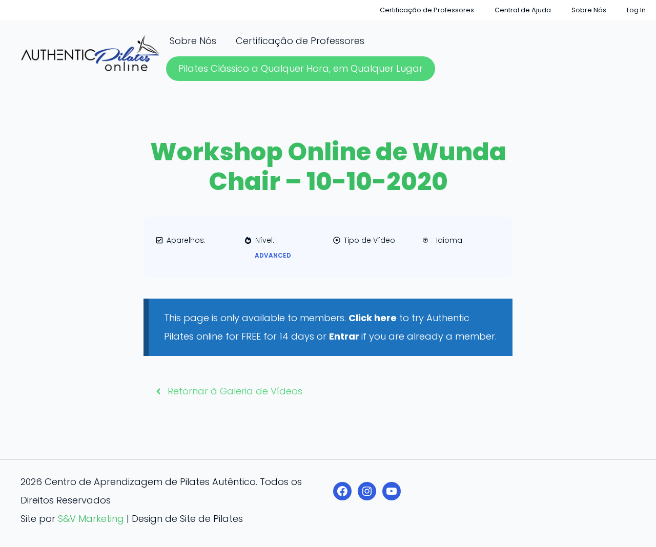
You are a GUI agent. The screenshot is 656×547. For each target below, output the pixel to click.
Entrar (345, 336)
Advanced (273, 255)
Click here (372, 317)
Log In (636, 10)
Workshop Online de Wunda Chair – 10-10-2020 (328, 167)
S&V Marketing (91, 518)
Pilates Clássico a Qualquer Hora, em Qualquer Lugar (300, 68)
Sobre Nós (588, 10)
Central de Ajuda (523, 10)
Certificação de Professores (427, 10)
